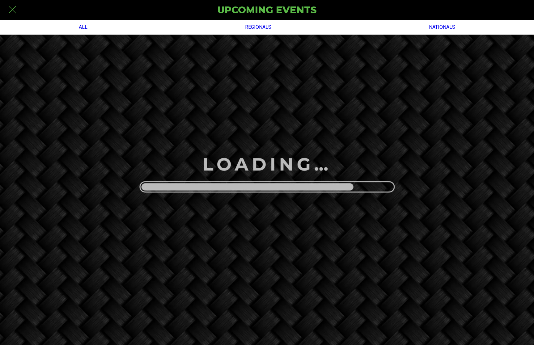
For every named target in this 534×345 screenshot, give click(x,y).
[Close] (12, 10)
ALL (83, 27)
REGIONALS (258, 27)
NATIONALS (442, 27)
